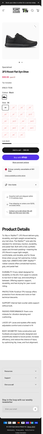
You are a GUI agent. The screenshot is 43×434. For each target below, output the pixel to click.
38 (22, 107)
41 (13, 114)
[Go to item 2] (22, 62)
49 (22, 135)
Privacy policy (20, 430)
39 (30, 107)
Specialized (7, 67)
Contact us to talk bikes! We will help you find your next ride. (20, 212)
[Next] (38, 2)
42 (21, 114)
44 (23, 121)
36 (5, 107)
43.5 (14, 121)
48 (13, 135)
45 (5, 128)
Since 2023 (31, 427)
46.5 (31, 128)
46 (23, 128)
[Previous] (3, 2)
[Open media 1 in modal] (35, 26)
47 (5, 135)
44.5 (32, 121)
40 (5, 114)
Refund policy (11, 430)
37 (13, 107)
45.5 (14, 128)
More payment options (21, 162)
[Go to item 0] (19, 62)
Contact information (20, 433)
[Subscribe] (35, 409)
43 (5, 121)
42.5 (30, 114)
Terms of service (29, 430)
